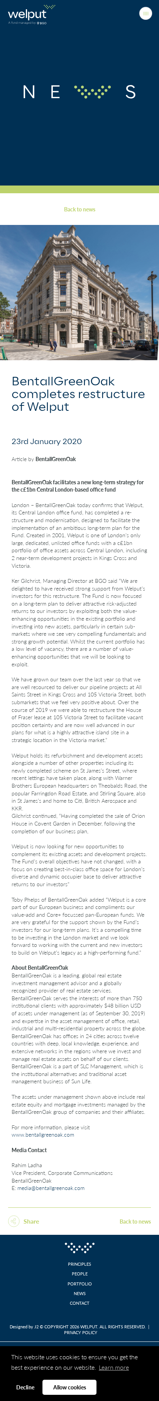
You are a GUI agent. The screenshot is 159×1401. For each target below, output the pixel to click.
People (80, 1274)
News (80, 1293)
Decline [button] (25, 1387)
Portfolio (80, 1284)
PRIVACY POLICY (80, 1332)
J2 (36, 1327)
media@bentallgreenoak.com (51, 1188)
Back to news (79, 209)
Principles (79, 1264)
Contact (80, 1303)
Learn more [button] (114, 1367)
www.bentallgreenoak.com (43, 1134)
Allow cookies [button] (69, 1387)
